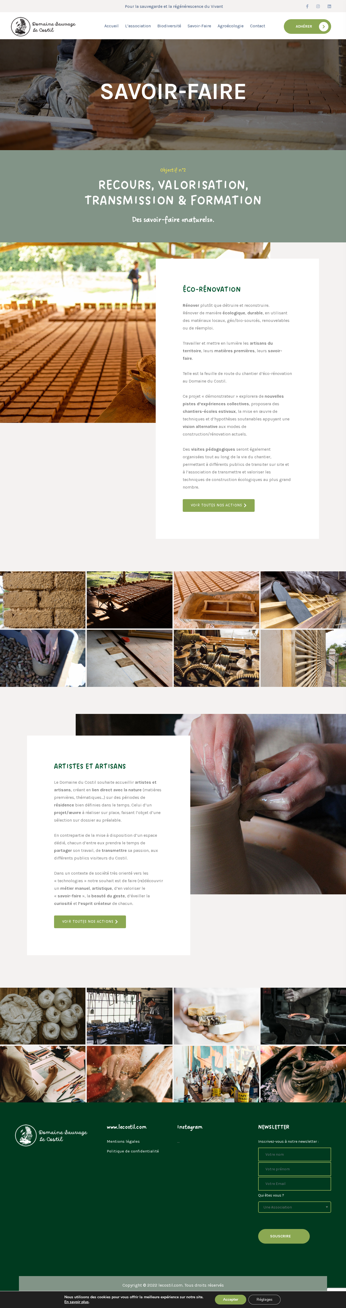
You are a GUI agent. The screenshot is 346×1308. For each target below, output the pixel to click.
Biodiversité (169, 25)
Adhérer (304, 26)
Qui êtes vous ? (271, 1195)
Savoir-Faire (199, 25)
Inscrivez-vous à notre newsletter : (288, 1141)
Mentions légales (123, 1141)
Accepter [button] (230, 1299)
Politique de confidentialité (133, 1151)
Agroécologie (231, 25)
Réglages (264, 1299)
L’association (138, 25)
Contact (257, 25)
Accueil (111, 25)
